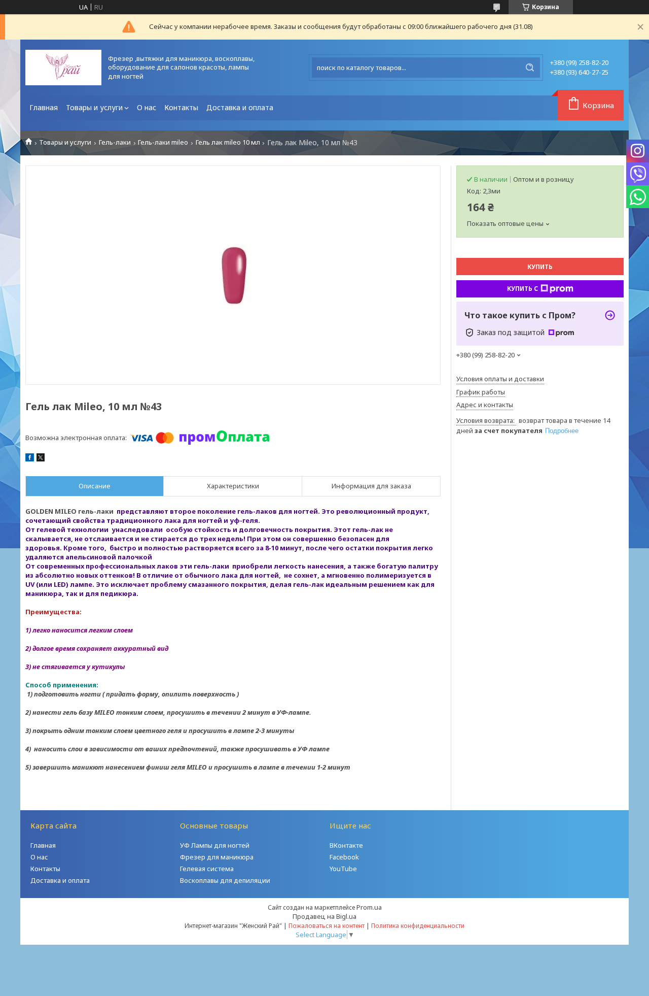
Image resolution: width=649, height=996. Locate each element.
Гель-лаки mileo (163, 142)
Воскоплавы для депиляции (225, 880)
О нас (146, 107)
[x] (41, 458)
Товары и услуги (94, 107)
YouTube (343, 868)
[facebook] (29, 458)
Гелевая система (207, 868)
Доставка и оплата (239, 107)
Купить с (522, 288)
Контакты (181, 107)
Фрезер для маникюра (217, 856)
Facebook (344, 856)
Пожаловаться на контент (327, 925)
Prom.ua (369, 907)
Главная (43, 107)
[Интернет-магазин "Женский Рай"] (63, 67)
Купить (540, 266)
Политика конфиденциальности (417, 925)
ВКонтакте (346, 845)
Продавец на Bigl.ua (324, 916)
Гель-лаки (115, 142)
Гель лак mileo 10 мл (228, 142)
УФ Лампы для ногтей (214, 845)
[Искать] (530, 67)
